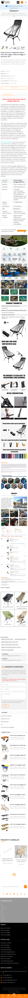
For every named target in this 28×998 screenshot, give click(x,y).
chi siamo (3, 917)
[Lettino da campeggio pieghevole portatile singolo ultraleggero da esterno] (5, 827)
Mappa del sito (14, 992)
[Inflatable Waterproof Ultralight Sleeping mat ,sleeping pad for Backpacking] (7, 851)
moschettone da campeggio (7, 727)
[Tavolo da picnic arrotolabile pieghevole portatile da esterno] (5, 778)
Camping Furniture (5, 718)
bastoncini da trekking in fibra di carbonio (10, 963)
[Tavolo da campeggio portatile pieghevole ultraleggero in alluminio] (5, 798)
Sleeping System (5, 721)
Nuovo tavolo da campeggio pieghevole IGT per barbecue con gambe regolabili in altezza (18, 784)
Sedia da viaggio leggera (8, 650)
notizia (2, 913)
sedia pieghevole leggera (6, 949)
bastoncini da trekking (6, 716)
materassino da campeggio (6, 956)
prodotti (2, 906)
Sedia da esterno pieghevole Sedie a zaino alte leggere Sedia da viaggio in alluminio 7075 (14, 680)
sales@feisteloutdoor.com (11, 980)
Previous (0, 855)
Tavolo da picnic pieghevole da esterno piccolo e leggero (18, 735)
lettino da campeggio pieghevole (8, 952)
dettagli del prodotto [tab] (8, 94)
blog (2, 915)
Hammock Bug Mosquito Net (7, 961)
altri (2, 724)
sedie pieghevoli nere (21, 639)
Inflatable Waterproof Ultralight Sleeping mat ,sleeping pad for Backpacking (7, 859)
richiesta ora (14, 87)
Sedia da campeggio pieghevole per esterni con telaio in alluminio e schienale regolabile (18, 755)
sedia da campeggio (5, 930)
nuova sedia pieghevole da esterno (10, 644)
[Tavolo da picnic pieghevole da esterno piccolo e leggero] (5, 738)
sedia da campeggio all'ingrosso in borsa (11, 647)
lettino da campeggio (5, 934)
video (2, 911)
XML (19, 992)
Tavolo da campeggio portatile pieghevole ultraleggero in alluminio (18, 794)
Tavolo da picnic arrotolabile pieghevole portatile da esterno (18, 775)
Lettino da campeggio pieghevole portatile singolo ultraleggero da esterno (18, 824)
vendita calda (4, 908)
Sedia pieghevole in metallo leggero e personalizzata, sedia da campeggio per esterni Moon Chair (18, 745)
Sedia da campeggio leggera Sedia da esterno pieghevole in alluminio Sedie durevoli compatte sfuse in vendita (11, 655)
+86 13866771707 (7, 975)
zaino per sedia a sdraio (8, 639)
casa (5, 13)
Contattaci (3, 920)
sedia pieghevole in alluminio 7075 (10, 642)
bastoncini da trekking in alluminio (8, 954)
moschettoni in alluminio (6, 943)
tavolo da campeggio (5, 932)
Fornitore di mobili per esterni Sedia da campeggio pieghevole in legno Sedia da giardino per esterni (21, 860)
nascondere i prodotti (12, 13)
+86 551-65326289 (8, 977)
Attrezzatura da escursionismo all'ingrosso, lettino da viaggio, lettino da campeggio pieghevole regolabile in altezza (18, 814)
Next (27, 855)
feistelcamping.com (16, 991)
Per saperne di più (13, 8)
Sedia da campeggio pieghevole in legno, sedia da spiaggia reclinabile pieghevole (18, 804)
